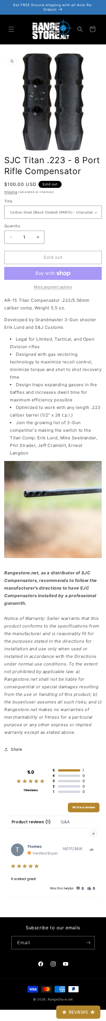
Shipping (10, 192)
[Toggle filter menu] (93, 834)
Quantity (12, 226)
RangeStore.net (60, 999)
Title (8, 201)
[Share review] (91, 849)
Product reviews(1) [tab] (31, 822)
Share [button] (16, 749)
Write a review (83, 807)
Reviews (78, 1012)
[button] (11, 29)
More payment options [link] (53, 287)
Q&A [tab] (65, 822)
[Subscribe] (88, 942)
